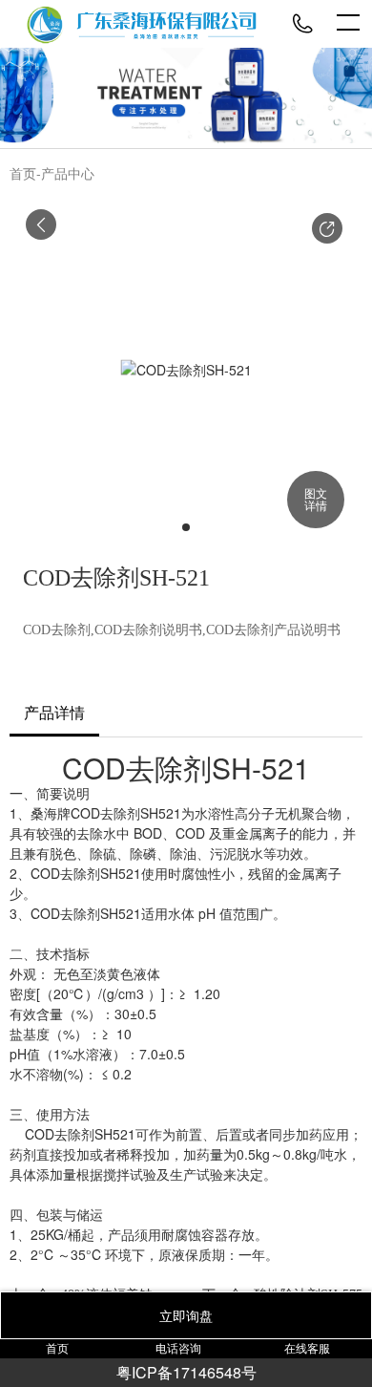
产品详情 (54, 713)
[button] (327, 228)
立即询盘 (186, 1315)
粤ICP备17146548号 (186, 1372)
